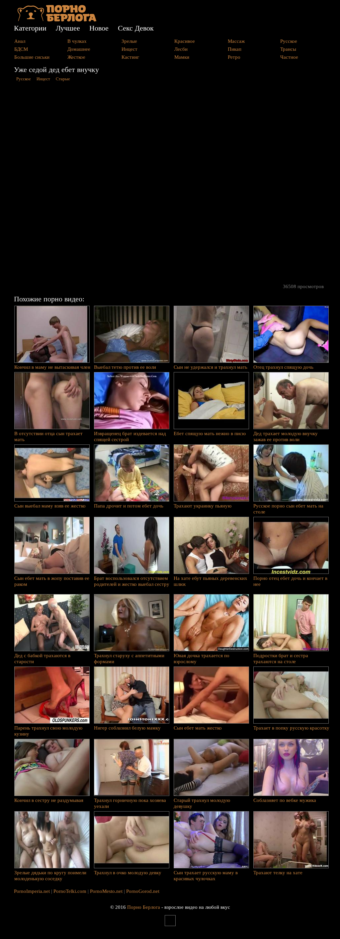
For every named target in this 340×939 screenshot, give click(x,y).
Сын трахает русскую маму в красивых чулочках (206, 875)
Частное (289, 57)
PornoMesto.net (106, 891)
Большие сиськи (31, 57)
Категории (30, 28)
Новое (99, 28)
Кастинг (130, 57)
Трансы (288, 49)
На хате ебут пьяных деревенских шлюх (210, 581)
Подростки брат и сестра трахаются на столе (280, 658)
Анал (19, 41)
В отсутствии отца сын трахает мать (48, 436)
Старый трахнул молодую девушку (202, 803)
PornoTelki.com (69, 891)
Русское (288, 41)
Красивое (184, 41)
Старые (63, 79)
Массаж (236, 41)
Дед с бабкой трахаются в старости (42, 658)
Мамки (181, 57)
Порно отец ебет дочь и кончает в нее (290, 581)
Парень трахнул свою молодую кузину (48, 731)
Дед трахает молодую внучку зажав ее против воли (285, 436)
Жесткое (76, 57)
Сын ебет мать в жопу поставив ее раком (51, 581)
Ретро (234, 57)
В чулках (77, 41)
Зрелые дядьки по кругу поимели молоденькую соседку (50, 875)
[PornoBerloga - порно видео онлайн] (57, 20)
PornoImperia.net (32, 891)
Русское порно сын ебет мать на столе (288, 508)
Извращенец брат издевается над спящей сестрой (130, 436)
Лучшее (68, 28)
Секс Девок (136, 28)
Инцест (129, 49)
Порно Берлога (143, 907)
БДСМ (21, 49)
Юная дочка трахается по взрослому (201, 658)
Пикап (234, 49)
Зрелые (129, 41)
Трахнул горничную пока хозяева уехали (130, 803)
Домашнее (78, 49)
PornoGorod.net (142, 891)
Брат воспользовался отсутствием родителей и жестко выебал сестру (131, 581)
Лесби (181, 49)
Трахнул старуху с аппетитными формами (129, 658)
